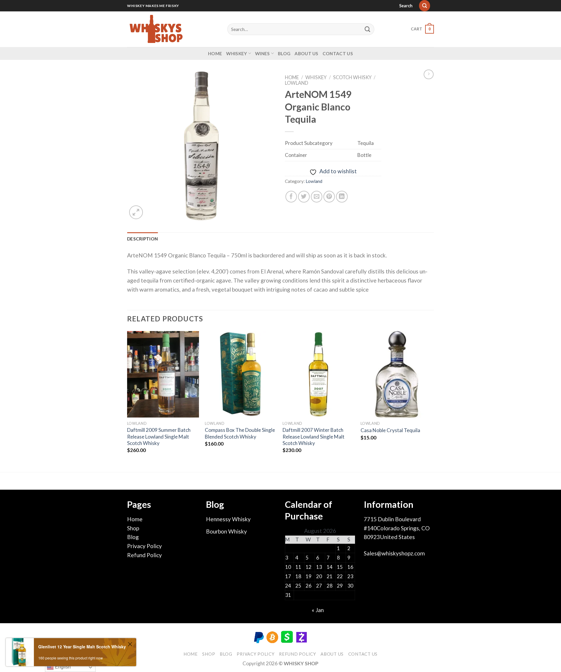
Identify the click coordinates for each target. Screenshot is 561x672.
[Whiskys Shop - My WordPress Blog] (156, 29)
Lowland (296, 83)
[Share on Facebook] (291, 196)
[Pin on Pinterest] (329, 196)
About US (306, 53)
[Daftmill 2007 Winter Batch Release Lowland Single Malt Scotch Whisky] (319, 374)
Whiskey (236, 53)
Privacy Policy (144, 546)
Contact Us (338, 53)
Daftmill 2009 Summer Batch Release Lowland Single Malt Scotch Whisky (159, 436)
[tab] (142, 238)
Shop (133, 528)
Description (142, 238)
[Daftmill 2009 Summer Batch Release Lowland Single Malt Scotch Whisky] (163, 374)
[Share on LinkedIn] (342, 196)
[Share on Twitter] (304, 196)
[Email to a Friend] (317, 196)
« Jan (318, 610)
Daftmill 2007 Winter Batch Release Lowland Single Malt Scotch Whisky (313, 436)
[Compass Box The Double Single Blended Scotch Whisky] (241, 374)
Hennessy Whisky (228, 519)
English (62, 666)
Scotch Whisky (352, 77)
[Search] (424, 5)
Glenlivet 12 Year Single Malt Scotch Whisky (82, 647)
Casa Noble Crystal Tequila (390, 430)
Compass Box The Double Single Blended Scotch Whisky (240, 433)
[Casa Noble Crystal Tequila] (397, 374)
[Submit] (367, 29)
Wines (262, 53)
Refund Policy (144, 555)
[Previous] (127, 401)
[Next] (432, 401)
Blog (284, 53)
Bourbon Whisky (226, 531)
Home (215, 53)
